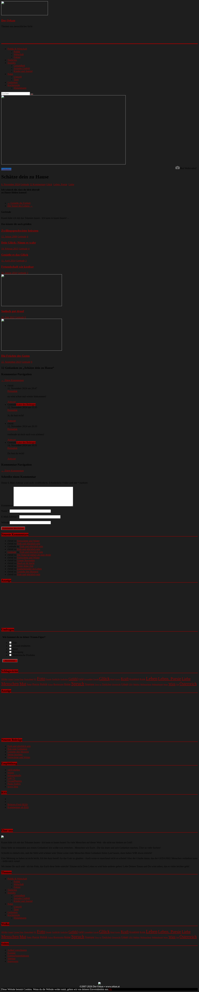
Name (5, 511)
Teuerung (89, 684)
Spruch (77, 683)
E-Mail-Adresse (10, 516)
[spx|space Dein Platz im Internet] (99, 983)
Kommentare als (18, 807)
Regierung (58, 684)
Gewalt (96, 679)
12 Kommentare (38, 184)
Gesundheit (19, 65)
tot (100, 684)
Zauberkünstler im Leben (29, 568)
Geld (81, 679)
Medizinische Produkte (23, 655)
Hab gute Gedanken (17, 749)
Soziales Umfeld (22, 68)
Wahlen (136, 684)
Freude (48, 679)
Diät (14, 642)
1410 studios (13, 769)
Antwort (11, 401)
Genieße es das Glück (14, 254)
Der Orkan (8, 20)
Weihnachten (145, 684)
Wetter (165, 684)
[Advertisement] (41, 38)
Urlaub (124, 684)
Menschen (10, 683)
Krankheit (134, 679)
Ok (110, 989)
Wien (172, 684)
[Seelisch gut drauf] (31, 305)
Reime (67, 684)
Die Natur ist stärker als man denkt (34, 554)
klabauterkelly (14, 775)
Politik (17, 51)
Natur (10, 74)
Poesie (35, 684)
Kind (112, 679)
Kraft (125, 679)
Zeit (177, 685)
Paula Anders (14, 783)
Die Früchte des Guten (15, 355)
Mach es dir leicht (25, 563)
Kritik (142, 679)
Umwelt (18, 76)
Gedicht (56, 679)
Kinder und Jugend (23, 71)
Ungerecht (116, 684)
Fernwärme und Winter (28, 540)
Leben (151, 678)
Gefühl (73, 679)
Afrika (4, 679)
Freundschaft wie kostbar (17, 266)
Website (5, 522)
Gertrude (24, 184)
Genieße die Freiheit (18, 203)
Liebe (71, 184)
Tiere (16, 79)
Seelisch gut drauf (12, 311)
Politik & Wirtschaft (17, 48)
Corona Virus (18, 679)
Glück (49, 184)
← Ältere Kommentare (12, 380)
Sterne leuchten (15, 754)
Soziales (11, 62)
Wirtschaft (19, 54)
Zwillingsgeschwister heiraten (19, 230)
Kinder (117, 679)
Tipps (97, 684)
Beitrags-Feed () (17, 804)
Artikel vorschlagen (17, 950)
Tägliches (12, 60)
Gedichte (64, 679)
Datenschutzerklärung (18, 955)
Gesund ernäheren (21, 645)
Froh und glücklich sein (28, 543)
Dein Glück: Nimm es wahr (18, 242)
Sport (15, 649)
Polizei (50, 684)
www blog (12, 786)
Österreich (188, 684)
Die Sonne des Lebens (20, 206)
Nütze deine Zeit (25, 566)
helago (10, 772)
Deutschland (28, 679)
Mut (22, 683)
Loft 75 (11, 778)
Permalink (12, 391)
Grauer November (26, 560)
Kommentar (7, 505)
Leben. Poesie (60, 184)
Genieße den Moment (27, 571)
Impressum (12, 961)
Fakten (17, 57)
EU (35, 679)
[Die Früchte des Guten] (31, 349)
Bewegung (17, 652)
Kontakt (11, 953)
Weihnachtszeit (157, 684)
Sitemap (11, 958)
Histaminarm (20, 88)
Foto (41, 678)
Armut (10, 679)
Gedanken (12, 82)
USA (131, 684)
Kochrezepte (13, 85)
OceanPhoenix (14, 781)
